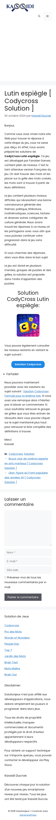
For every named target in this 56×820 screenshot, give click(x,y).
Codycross (16, 454)
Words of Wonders (17, 638)
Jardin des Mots (15, 656)
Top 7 (8, 650)
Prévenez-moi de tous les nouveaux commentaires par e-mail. (25, 582)
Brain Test (11, 662)
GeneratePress (28, 815)
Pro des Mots (13, 632)
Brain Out (10, 674)
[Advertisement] (28, 53)
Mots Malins (12, 668)
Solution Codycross (28, 364)
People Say (11, 644)
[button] (39, 16)
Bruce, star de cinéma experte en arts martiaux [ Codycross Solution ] (26, 463)
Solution (29, 454)
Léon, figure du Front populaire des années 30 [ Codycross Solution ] (26, 477)
